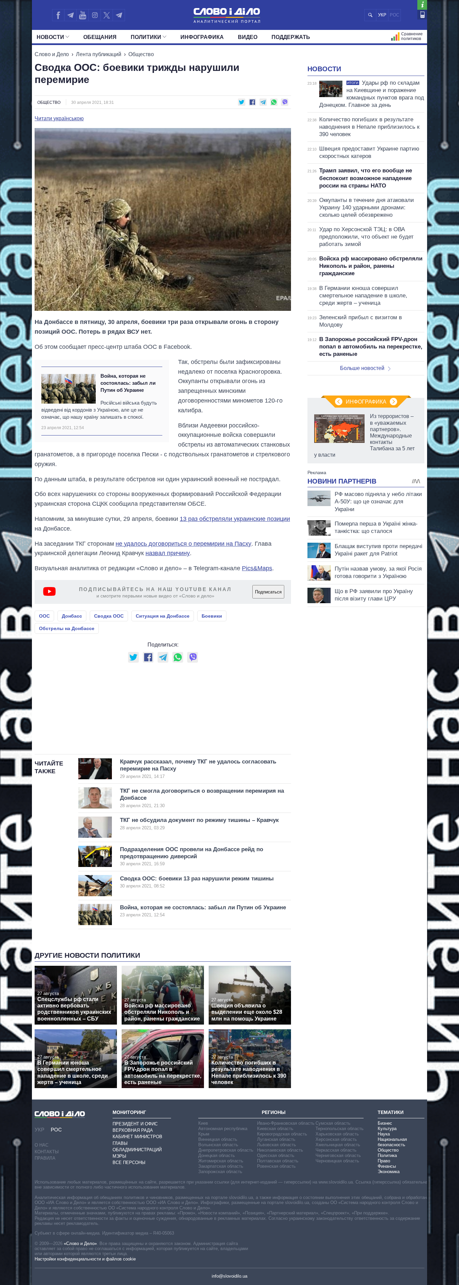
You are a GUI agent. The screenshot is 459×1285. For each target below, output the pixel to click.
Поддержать (291, 37)
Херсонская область (336, 1139)
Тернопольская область (340, 1128)
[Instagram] (94, 15)
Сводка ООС (109, 616)
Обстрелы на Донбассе (66, 628)
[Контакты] (422, 14)
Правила (45, 1158)
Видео (247, 37)
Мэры (119, 1156)
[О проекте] (422, 5)
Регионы (274, 1112)
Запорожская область (220, 1171)
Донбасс (72, 616)
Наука (384, 1133)
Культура (387, 1128)
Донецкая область (216, 1155)
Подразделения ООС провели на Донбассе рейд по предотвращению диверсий (191, 856)
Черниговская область (338, 1155)
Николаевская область (280, 1150)
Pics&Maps (257, 568)
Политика (387, 1155)
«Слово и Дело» (80, 1243)
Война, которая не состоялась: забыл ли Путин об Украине (128, 383)
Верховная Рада (133, 1130)
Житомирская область (220, 1160)
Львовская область (276, 1144)
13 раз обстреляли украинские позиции (235, 518)
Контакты (47, 1151)
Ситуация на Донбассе (163, 616)
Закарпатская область (220, 1166)
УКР (382, 14)
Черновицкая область (337, 1160)
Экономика (389, 1171)
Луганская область (276, 1139)
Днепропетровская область (225, 1150)
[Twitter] (106, 15)
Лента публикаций (98, 54)
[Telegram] (70, 15)
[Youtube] (82, 15)
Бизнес (385, 1123)
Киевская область (275, 1128)
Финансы (387, 1166)
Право (384, 1160)
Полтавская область (277, 1160)
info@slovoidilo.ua (229, 1276)
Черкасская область (336, 1150)
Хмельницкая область (338, 1144)
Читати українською (59, 118)
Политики (146, 37)
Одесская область (275, 1155)
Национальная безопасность (392, 1142)
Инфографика (202, 37)
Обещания (100, 37)
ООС (44, 616)
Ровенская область (276, 1166)
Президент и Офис (135, 1123)
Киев (203, 1123)
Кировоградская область (282, 1133)
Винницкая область (217, 1139)
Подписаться (268, 591)
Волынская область (218, 1144)
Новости (50, 37)
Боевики (212, 616)
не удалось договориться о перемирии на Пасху (183, 543)
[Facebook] (58, 15)
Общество (141, 54)
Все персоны (129, 1162)
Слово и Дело (52, 54)
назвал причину (167, 553)
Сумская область (333, 1123)
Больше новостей (362, 368)
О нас (41, 1145)
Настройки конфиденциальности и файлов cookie (85, 1258)
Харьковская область (337, 1133)
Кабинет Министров (137, 1136)
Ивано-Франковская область (286, 1123)
